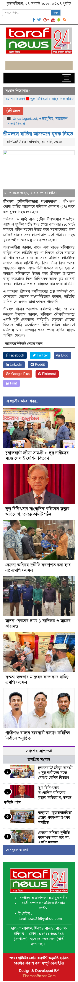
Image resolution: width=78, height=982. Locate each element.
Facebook (16, 355)
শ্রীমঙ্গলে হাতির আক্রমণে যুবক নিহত (38, 134)
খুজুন (56, 12)
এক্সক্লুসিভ (46, 118)
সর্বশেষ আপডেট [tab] (39, 751)
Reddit (39, 365)
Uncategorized (25, 118)
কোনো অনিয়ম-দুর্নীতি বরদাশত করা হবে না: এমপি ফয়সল (54, 837)
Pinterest (48, 374)
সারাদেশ (61, 118)
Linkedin (15, 365)
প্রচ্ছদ (16, 111)
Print (13, 383)
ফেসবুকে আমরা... (18, 850)
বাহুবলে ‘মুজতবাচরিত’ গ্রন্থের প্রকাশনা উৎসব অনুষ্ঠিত (55, 817)
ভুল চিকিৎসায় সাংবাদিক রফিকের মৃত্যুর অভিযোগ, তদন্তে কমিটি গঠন (37, 511)
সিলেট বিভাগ (15, 124)
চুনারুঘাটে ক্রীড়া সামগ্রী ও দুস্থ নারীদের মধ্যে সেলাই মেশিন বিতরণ (37, 455)
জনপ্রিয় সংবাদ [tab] (39, 759)
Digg (64, 355)
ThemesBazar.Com (39, 976)
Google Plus (20, 374)
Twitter (42, 355)
